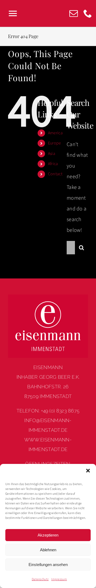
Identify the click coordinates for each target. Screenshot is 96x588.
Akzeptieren (48, 535)
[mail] (73, 13)
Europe (54, 143)
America (55, 133)
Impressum (59, 579)
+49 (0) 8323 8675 (60, 411)
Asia (51, 154)
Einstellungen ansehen (48, 564)
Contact (55, 174)
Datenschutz (40, 579)
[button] (88, 470)
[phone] (87, 13)
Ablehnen (48, 550)
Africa (53, 164)
